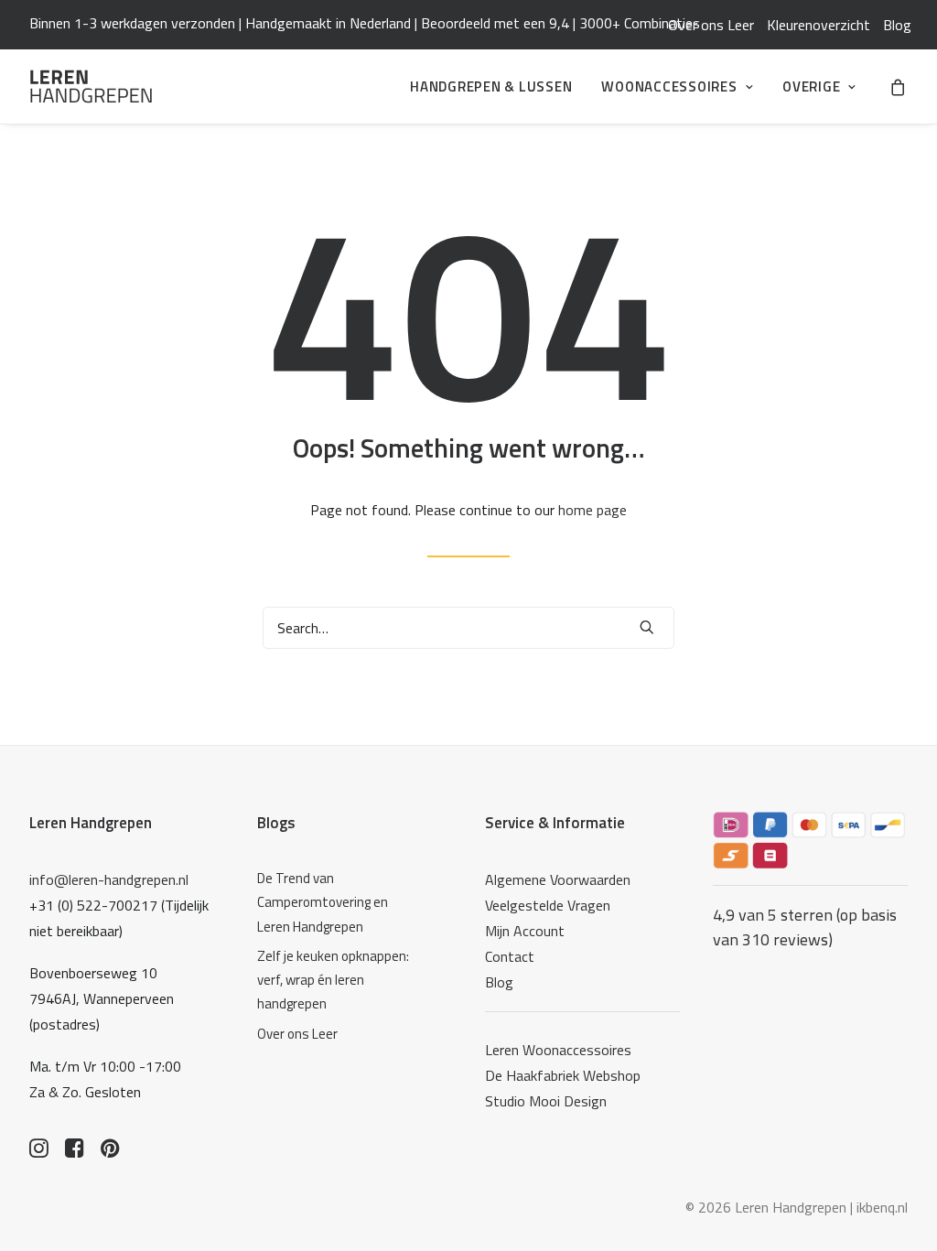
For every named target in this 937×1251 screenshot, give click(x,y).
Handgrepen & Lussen (491, 86)
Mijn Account (525, 931)
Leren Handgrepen (90, 823)
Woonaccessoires (669, 86)
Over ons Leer (711, 25)
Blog (897, 25)
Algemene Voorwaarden (557, 879)
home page (592, 510)
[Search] (468, 628)
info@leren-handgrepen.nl (108, 879)
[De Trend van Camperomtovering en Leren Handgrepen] (335, 903)
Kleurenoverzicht (818, 25)
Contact (509, 956)
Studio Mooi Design (546, 1101)
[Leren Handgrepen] (91, 86)
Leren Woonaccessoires (558, 1050)
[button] (647, 627)
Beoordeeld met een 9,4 (495, 23)
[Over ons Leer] (335, 1034)
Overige (811, 86)
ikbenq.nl (882, 1207)
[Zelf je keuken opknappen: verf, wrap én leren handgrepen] (335, 980)
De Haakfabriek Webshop (563, 1075)
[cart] (898, 86)
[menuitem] (711, 24)
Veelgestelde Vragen (547, 905)
